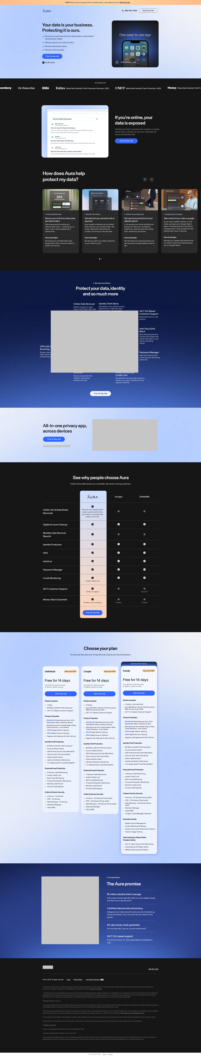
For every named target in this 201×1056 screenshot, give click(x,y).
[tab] (99, 258)
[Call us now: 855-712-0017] (123, 11)
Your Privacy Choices (92, 980)
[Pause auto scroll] (194, 90)
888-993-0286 (131, 10)
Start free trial (125, 2)
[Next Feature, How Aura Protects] (151, 179)
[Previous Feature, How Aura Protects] (145, 179)
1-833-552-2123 (107, 1013)
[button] (135, 44)
